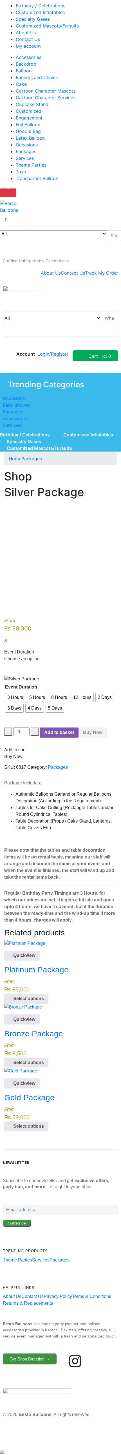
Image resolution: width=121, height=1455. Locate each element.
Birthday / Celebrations (40, 5)
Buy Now (92, 732)
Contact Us (28, 39)
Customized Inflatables (40, 12)
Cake (21, 84)
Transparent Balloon (37, 178)
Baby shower (16, 405)
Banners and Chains (37, 77)
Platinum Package (36, 969)
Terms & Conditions (91, 1296)
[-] (8, 732)
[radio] (15, 697)
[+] (35, 732)
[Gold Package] (20, 1070)
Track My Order (101, 273)
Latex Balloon (30, 138)
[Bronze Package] (23, 1007)
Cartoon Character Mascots (45, 91)
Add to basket (59, 732)
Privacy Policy (58, 1296)
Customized (28, 111)
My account (28, 46)
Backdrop (26, 64)
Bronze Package (33, 1033)
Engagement (29, 118)
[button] (36, 261)
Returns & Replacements (28, 1303)
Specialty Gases (33, 19)
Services (25, 158)
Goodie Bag (28, 131)
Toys (21, 171)
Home (15, 458)
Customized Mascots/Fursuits (47, 26)
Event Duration (21, 687)
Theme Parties (31, 165)
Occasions (27, 145)
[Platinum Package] (24, 943)
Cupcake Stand (32, 104)
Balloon (24, 70)
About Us (26, 32)
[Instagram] (75, 1361)
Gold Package (29, 1097)
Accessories (28, 57)
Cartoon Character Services (45, 97)
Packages (26, 151)
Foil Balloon (28, 124)
